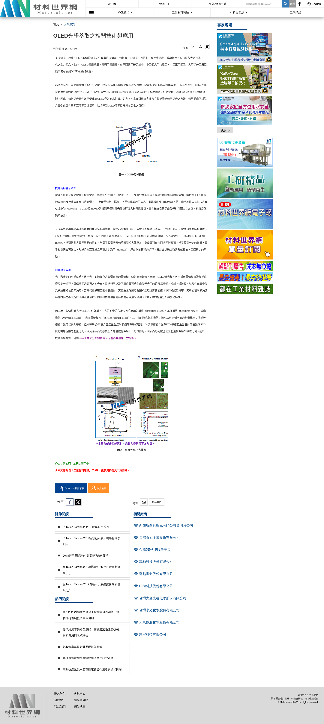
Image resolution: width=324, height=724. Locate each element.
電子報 (112, 4)
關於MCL (60, 693)
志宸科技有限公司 (152, 634)
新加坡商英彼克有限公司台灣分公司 (165, 525)
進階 (292, 3)
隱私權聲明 (81, 700)
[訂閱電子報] (245, 214)
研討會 (58, 700)
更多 (224, 130)
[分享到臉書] (70, 502)
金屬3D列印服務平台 (154, 549)
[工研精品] (245, 183)
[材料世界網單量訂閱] (245, 244)
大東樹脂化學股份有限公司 (159, 622)
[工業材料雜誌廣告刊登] (245, 277)
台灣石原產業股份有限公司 (159, 537)
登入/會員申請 (217, 4)
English (316, 4)
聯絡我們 (156, 502)
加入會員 (101, 488)
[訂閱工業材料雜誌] (245, 289)
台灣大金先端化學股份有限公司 (162, 598)
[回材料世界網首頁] (43, 8)
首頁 (56, 24)
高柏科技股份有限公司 (155, 561)
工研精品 (295, 12)
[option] (245, 153)
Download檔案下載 (74, 488)
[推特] (78, 502)
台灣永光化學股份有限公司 (159, 610)
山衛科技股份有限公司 (155, 585)
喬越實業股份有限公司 (155, 573)
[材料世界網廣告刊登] (245, 266)
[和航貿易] (245, 152)
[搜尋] (285, 3)
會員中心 (164, 4)
